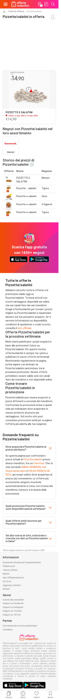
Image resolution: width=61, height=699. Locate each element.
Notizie (6, 589)
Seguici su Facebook (13, 603)
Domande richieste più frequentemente (22, 562)
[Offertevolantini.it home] (20, 4)
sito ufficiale (24, 328)
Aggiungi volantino (12, 585)
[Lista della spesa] (46, 4)
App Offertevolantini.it (13, 577)
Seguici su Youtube (12, 611)
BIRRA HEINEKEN (31, 467)
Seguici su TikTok (12, 614)
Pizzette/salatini (32, 459)
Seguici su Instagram (13, 607)
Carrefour (38, 463)
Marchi (6, 573)
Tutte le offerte (16, 11)
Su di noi (7, 581)
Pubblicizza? (9, 566)
